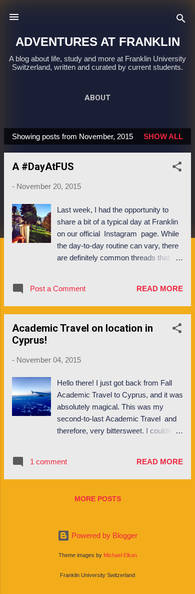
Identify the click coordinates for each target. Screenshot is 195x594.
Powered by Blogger (104, 535)
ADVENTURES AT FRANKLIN (98, 41)
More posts (97, 499)
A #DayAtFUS (43, 167)
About (97, 97)
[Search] (181, 20)
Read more (159, 288)
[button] (177, 168)
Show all (163, 136)
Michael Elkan (120, 555)
